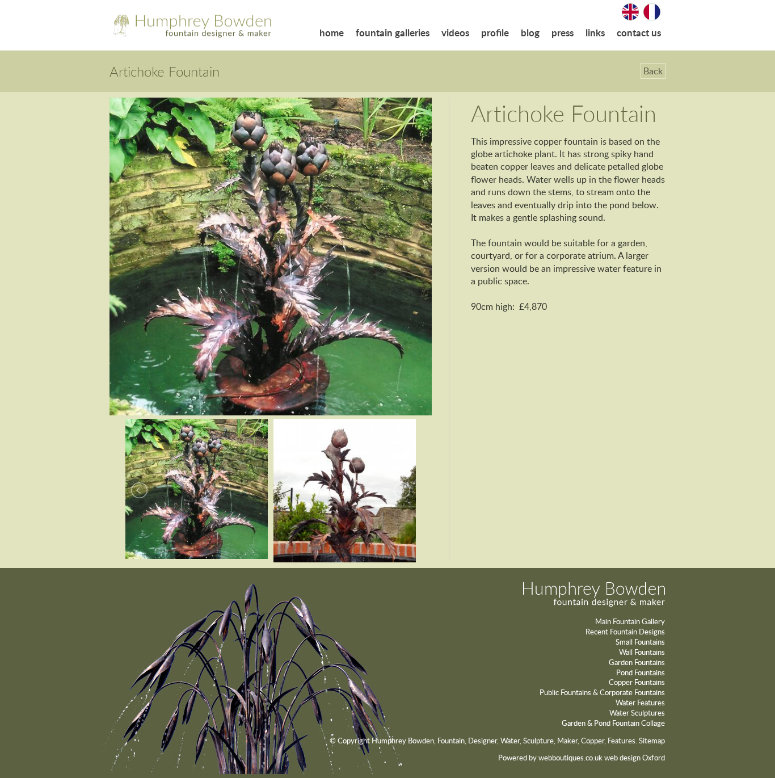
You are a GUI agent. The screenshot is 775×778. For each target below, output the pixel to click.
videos (455, 32)
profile (495, 32)
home (331, 32)
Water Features (640, 702)
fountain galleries (392, 32)
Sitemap (652, 740)
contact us (639, 32)
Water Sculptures (637, 713)
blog (530, 32)
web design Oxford (634, 757)
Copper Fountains (637, 682)
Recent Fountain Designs (625, 631)
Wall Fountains (642, 652)
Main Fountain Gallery (630, 621)
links (595, 32)
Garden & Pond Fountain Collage (613, 723)
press (562, 32)
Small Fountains (640, 642)
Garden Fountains (637, 662)
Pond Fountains (640, 672)
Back (653, 71)
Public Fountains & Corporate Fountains (602, 692)
